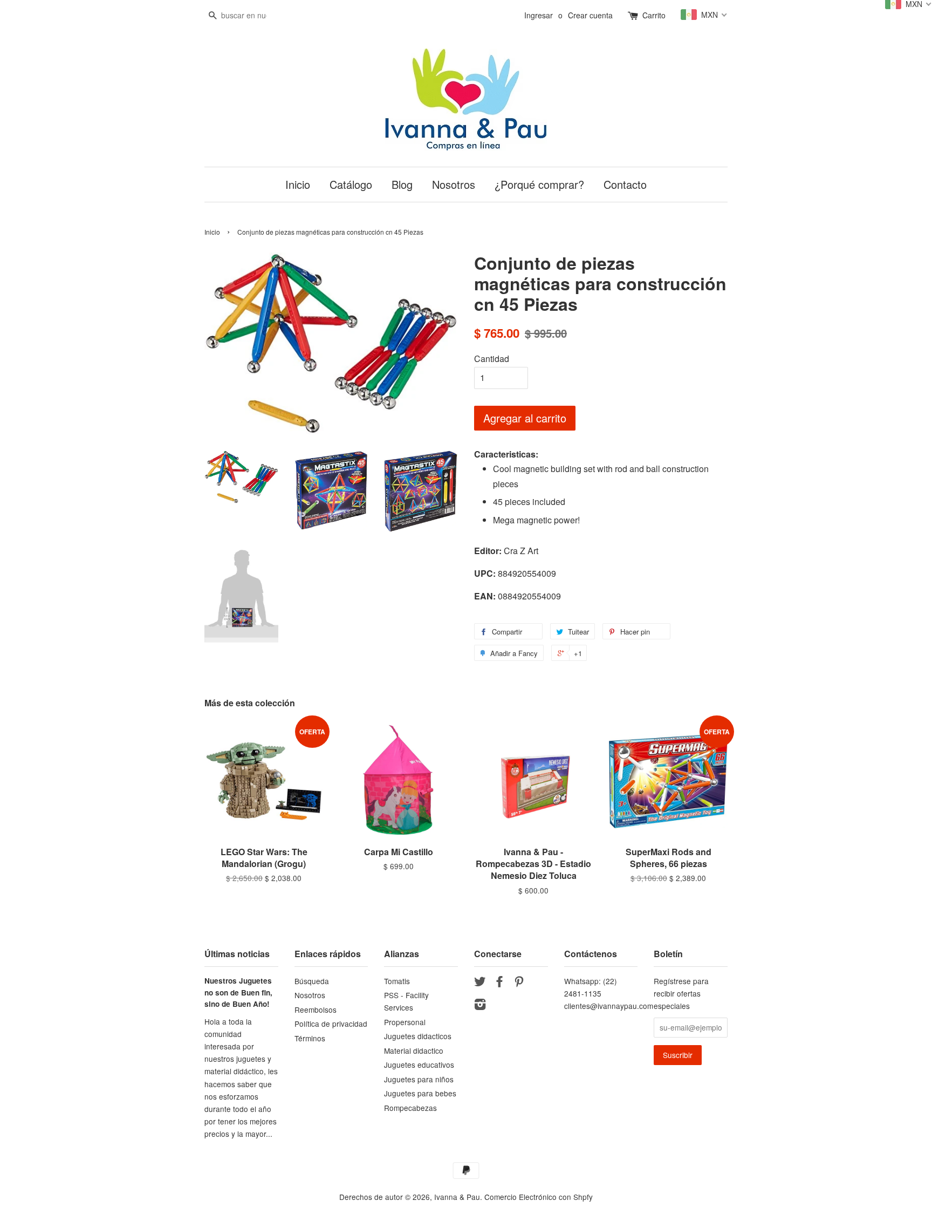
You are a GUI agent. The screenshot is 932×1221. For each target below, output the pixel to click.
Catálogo (351, 184)
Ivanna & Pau (457, 1196)
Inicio (297, 184)
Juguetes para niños (419, 1079)
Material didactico (413, 1050)
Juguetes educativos (419, 1064)
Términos (309, 1038)
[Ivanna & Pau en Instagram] (480, 1005)
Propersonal (405, 1022)
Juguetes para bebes (420, 1093)
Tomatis (397, 981)
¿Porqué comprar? (539, 184)
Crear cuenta (590, 15)
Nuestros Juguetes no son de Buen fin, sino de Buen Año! (238, 992)
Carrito (654, 15)
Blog (402, 184)
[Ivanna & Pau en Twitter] (480, 983)
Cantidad (491, 358)
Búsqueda (311, 981)
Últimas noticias (237, 953)
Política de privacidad (330, 1023)
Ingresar (538, 15)
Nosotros (453, 184)
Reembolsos (315, 1009)
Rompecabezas (410, 1107)
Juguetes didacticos (417, 1036)
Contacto (625, 184)
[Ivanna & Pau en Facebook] (499, 983)
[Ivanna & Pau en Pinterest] (519, 983)
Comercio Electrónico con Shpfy (538, 1196)
